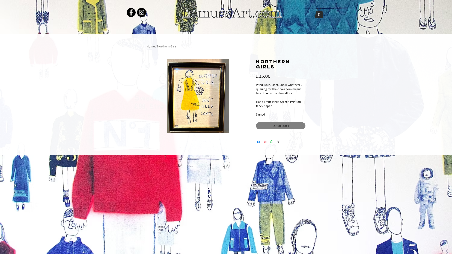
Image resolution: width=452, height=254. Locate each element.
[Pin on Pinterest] (265, 142)
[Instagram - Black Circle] (141, 12)
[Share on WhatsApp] (272, 142)
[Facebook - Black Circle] (131, 12)
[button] (319, 13)
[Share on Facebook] (258, 142)
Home (151, 46)
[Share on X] (278, 142)
